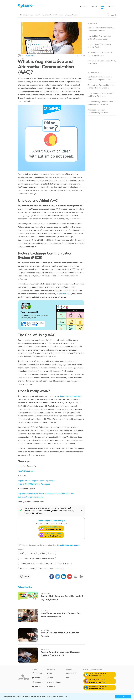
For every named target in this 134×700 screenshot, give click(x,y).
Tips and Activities (48, 15)
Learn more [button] (63, 696)
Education (60, 15)
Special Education (71, 15)
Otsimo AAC (65, 293)
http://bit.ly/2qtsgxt (25, 471)
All (21, 15)
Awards (50, 678)
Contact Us (51, 687)
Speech (37, 15)
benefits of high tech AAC (71, 396)
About (49, 673)
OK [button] (123, 696)
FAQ (68, 678)
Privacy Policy (71, 673)
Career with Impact (54, 682)
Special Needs (28, 15)
